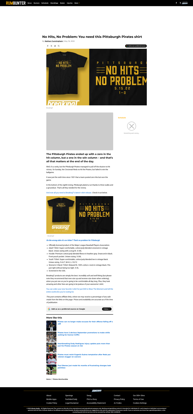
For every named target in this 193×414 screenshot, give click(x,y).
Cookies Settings (140, 403)
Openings (69, 395)
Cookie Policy (51, 403)
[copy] (58, 45)
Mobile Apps (51, 399)
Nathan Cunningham (54, 41)
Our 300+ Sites (139, 395)
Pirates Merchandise (60, 379)
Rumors (36, 3)
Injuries (69, 3)
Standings (54, 3)
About (48, 395)
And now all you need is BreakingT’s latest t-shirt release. (69, 193)
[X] (180, 3)
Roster (62, 3)
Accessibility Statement (96, 403)
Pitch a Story (92, 399)
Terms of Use (138, 399)
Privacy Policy (119, 399)
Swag (89, 395)
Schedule (44, 3)
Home (48, 379)
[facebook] (176, 3)
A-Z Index (118, 403)
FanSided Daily (71, 399)
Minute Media (35, 408)
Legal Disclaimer (72, 403)
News (30, 3)
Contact (117, 395)
